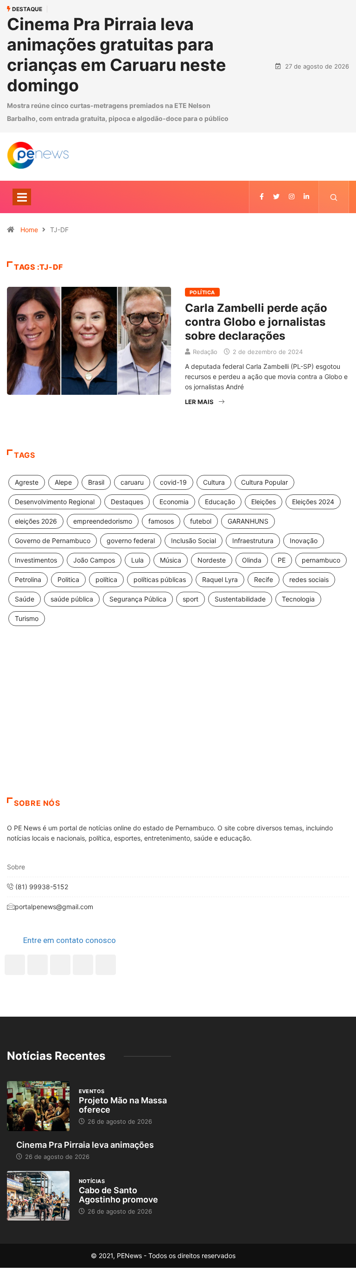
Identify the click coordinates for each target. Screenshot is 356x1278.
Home (29, 230)
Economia (174, 502)
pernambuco (321, 560)
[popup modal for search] (334, 197)
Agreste (26, 482)
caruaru (132, 482)
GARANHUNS (248, 521)
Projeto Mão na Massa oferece (123, 1104)
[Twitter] (276, 197)
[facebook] (262, 197)
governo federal (131, 540)
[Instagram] (83, 965)
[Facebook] (15, 965)
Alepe (63, 482)
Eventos (92, 1091)
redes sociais (309, 579)
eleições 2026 (36, 521)
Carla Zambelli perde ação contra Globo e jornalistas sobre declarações (256, 321)
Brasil (96, 482)
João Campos (94, 560)
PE (282, 560)
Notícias (92, 1181)
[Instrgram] (291, 197)
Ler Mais (199, 401)
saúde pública (72, 599)
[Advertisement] (178, 723)
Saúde (24, 599)
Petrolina (28, 579)
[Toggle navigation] (22, 197)
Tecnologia (298, 599)
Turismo (26, 618)
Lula (137, 560)
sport (190, 599)
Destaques (127, 502)
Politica (68, 579)
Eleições (263, 502)
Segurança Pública (137, 599)
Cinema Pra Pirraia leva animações (85, 1145)
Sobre (16, 867)
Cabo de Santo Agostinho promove (118, 1194)
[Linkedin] (306, 197)
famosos (161, 521)
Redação (205, 351)
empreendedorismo (102, 521)
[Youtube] (105, 965)
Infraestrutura (252, 540)
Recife (263, 579)
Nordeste (211, 560)
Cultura (214, 482)
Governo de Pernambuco (52, 540)
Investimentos (36, 560)
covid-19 (173, 482)
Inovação (304, 540)
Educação (220, 502)
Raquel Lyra (220, 579)
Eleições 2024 (313, 502)
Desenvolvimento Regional (55, 502)
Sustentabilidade (240, 599)
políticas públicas (160, 579)
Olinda (251, 560)
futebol (200, 521)
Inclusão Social (193, 540)
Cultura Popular (264, 482)
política (106, 579)
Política (202, 292)
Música (170, 560)
